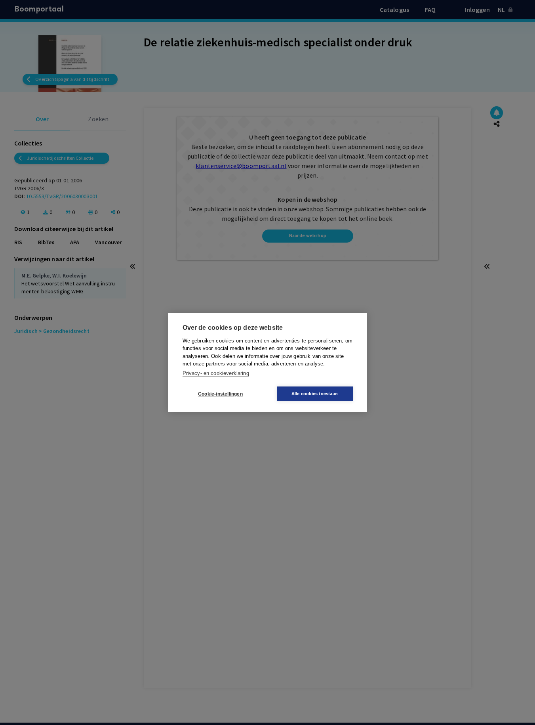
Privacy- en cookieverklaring (216, 373)
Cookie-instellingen (220, 393)
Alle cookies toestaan (314, 393)
